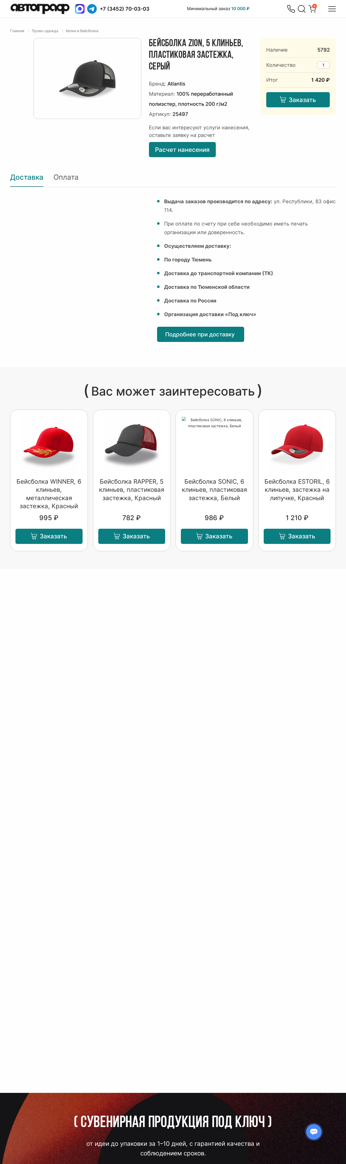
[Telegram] (92, 9)
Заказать (302, 100)
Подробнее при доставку (200, 334)
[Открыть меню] (332, 8)
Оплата (66, 177)
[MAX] (80, 9)
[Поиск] (301, 9)
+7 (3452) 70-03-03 (124, 9)
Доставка (26, 177)
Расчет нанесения (182, 149)
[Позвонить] (291, 9)
